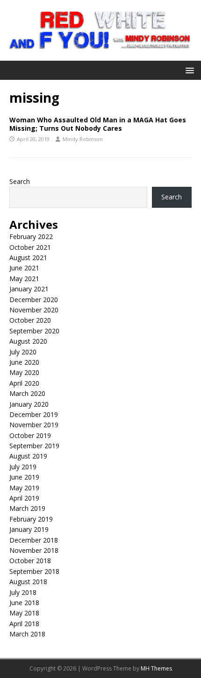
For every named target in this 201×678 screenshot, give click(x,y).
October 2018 (30, 560)
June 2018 (24, 602)
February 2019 (31, 519)
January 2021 (29, 288)
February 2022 (31, 236)
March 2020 (27, 393)
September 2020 (34, 330)
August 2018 (28, 581)
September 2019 (34, 445)
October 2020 (30, 320)
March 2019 (27, 508)
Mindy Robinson (83, 138)
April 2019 (24, 498)
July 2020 (22, 351)
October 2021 (30, 247)
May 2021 (24, 278)
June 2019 (24, 477)
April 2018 (24, 623)
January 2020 (29, 404)
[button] (188, 70)
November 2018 (33, 550)
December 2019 (33, 414)
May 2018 (24, 612)
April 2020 (24, 383)
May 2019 (24, 487)
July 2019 (22, 466)
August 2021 (28, 257)
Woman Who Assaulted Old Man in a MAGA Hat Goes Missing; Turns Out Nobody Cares (97, 124)
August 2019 (28, 456)
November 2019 (33, 424)
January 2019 (29, 529)
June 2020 (24, 362)
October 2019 (30, 435)
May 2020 (24, 372)
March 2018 (27, 633)
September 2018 (34, 571)
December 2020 (33, 299)
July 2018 (22, 592)
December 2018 (33, 540)
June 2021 (24, 267)
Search (19, 181)
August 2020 (28, 341)
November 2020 (33, 309)
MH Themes (156, 668)
